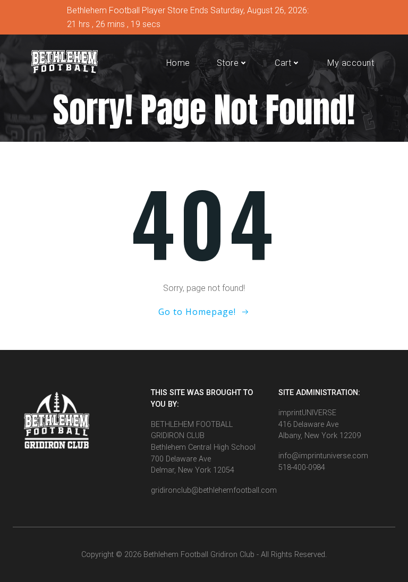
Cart (283, 63)
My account (350, 63)
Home (178, 63)
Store (228, 63)
